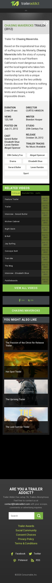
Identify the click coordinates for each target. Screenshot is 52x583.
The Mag (9, 266)
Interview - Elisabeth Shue (17, 273)
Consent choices (26, 534)
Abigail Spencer (37, 155)
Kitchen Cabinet (12, 222)
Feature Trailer (12, 199)
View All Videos (26, 287)
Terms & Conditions (26, 543)
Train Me (9, 258)
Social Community (26, 530)
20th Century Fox (15, 155)
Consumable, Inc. (29, 575)
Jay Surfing (10, 244)
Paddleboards (11, 281)
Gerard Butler (14, 167)
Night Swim (10, 229)
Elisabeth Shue (35, 161)
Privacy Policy (26, 539)
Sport (26, 173)
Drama (13, 161)
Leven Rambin (37, 167)
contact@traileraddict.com (17, 504)
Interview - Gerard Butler (16, 214)
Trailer (8, 207)
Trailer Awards (26, 526)
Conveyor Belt (11, 251)
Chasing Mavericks (19, 25)
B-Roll (7, 236)
